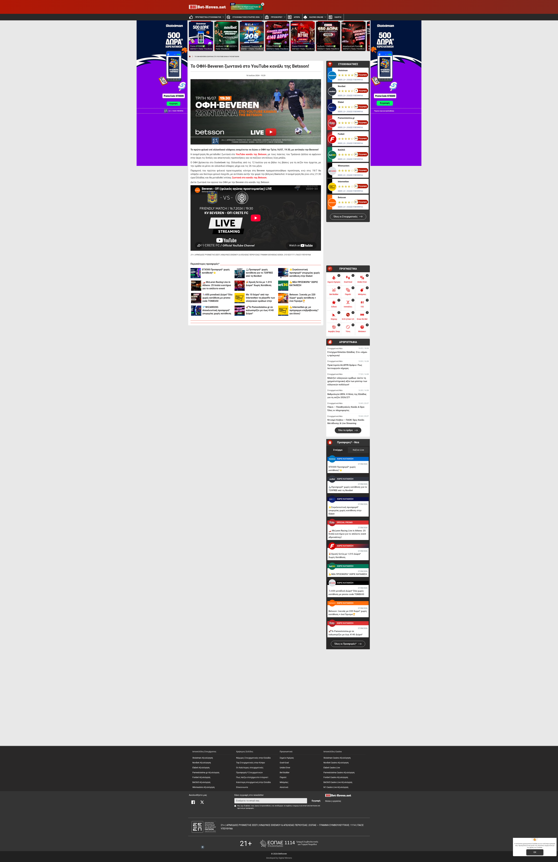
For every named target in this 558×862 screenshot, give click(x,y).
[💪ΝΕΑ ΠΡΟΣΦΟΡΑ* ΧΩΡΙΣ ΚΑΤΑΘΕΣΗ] (283, 286)
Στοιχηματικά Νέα (334, 348)
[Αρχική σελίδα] (190, 56)
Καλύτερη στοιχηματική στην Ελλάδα (253, 782)
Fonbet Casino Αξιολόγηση (335, 777)
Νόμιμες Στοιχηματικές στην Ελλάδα (253, 758)
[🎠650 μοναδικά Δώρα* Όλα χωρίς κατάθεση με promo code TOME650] (196, 298)
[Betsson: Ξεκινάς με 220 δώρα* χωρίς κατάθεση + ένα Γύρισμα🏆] (283, 298)
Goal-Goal (284, 762)
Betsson (342, 197)
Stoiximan (343, 70)
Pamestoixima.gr (346, 118)
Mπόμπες (284, 782)
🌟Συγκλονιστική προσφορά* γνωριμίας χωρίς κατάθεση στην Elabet (304, 272)
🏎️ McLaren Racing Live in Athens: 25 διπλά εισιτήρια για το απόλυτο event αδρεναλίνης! (216, 285)
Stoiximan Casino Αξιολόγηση (337, 758)
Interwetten (343, 181)
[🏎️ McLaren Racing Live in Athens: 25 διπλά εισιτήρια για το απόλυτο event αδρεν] (196, 286)
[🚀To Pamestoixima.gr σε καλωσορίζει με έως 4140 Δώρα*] (240, 311)
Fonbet (341, 134)
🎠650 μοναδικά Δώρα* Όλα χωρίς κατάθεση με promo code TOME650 (217, 297)
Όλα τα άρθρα (345, 430)
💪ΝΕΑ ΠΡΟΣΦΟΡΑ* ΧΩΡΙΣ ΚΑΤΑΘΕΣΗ (303, 284)
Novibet (341, 86)
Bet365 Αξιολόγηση (201, 782)
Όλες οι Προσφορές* (346, 643)
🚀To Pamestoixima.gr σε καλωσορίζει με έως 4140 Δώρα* (260, 310)
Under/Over (285, 767)
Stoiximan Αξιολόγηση (202, 758)
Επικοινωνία (242, 787)
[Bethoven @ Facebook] (193, 802)
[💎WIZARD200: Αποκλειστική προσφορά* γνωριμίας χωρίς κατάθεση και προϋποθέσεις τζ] (196, 311)
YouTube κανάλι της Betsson (251, 154)
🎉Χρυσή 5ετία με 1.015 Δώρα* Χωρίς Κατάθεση (259, 284)
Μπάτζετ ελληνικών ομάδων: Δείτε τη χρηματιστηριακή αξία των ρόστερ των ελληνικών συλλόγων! (347, 381)
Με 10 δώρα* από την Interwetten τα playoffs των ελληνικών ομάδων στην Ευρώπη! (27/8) (260, 298)
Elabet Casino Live (331, 767)
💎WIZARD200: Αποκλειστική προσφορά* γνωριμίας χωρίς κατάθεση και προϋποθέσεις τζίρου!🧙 (217, 310)
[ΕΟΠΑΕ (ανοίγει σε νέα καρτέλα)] (289, 843)
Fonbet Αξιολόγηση (201, 777)
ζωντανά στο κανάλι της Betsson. (249, 177)
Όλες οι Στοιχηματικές (346, 216)
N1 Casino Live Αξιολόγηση (335, 787)
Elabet (341, 102)
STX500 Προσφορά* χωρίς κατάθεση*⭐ (216, 271)
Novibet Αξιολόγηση (201, 762)
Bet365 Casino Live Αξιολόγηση (337, 782)
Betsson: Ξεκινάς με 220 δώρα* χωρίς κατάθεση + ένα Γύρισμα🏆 (302, 297)
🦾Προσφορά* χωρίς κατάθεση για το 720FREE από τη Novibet (259, 272)
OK (534, 852)
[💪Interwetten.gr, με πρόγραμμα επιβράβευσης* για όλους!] (283, 311)
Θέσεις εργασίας (333, 801)
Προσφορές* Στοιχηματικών (249, 772)
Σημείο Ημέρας (287, 758)
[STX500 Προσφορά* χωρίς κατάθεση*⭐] (196, 273)
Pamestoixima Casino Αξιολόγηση (339, 772)
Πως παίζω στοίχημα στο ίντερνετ (252, 777)
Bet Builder (284, 772)
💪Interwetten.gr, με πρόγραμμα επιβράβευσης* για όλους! (304, 310)
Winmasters (343, 165)
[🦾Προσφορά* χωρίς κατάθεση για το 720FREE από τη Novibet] (240, 273)
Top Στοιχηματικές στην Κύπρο (250, 762)
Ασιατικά (284, 787)
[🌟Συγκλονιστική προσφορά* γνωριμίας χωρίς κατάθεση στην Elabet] (283, 273)
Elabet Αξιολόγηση (201, 767)
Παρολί (283, 777)
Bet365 (341, 150)
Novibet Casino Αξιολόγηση (336, 762)
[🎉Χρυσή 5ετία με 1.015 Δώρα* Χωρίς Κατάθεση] (240, 286)
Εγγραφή (316, 800)
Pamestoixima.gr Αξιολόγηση (205, 772)
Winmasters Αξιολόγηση (203, 787)
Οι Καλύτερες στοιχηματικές (249, 767)
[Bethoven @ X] (202, 802)
